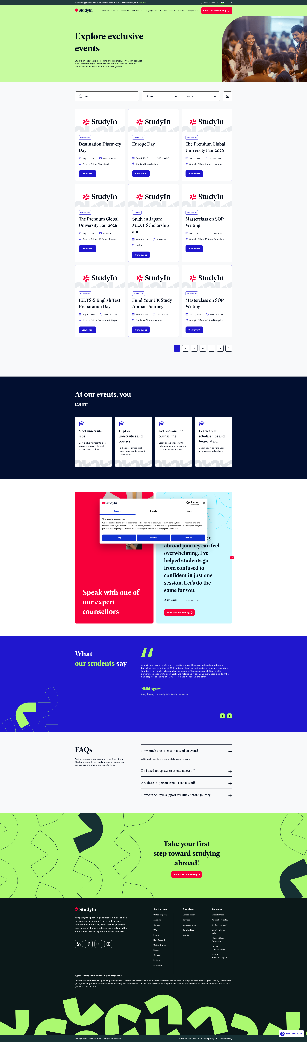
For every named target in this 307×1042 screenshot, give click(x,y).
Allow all (188, 538)
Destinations (106, 10)
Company (191, 10)
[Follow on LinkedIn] (79, 944)
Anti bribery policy (220, 920)
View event (87, 173)
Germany (158, 955)
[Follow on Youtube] (98, 944)
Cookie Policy (225, 1038)
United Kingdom (160, 915)
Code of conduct (219, 925)
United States (160, 945)
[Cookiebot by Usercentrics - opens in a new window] (188, 503)
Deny (119, 538)
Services (135, 10)
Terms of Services (187, 1038)
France (156, 950)
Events (181, 10)
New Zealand (159, 940)
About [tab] (189, 511)
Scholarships (188, 930)
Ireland (156, 935)
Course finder (124, 10)
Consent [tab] (117, 511)
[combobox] (161, 96)
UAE (155, 930)
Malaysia (157, 960)
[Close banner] (204, 503)
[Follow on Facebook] (89, 944)
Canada (157, 925)
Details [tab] (153, 511)
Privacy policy (207, 1038)
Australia (157, 920)
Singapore (158, 965)
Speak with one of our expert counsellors (111, 601)
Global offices (218, 915)
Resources (168, 10)
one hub (142, 2)
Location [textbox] (189, 96)
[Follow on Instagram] (108, 944)
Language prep (151, 10)
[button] (232, 557)
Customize (152, 538)
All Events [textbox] (151, 96)
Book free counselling (214, 10)
